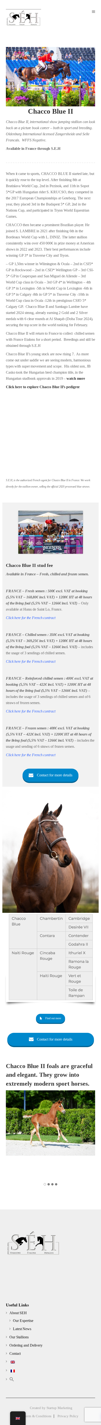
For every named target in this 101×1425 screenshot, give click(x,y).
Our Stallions (19, 1337)
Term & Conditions (37, 1416)
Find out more (53, 1018)
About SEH (18, 1313)
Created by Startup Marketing (51, 1408)
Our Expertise (23, 1321)
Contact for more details (54, 775)
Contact (15, 1353)
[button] (11, 1380)
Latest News (22, 1329)
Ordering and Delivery (26, 1345)
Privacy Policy (68, 1416)
